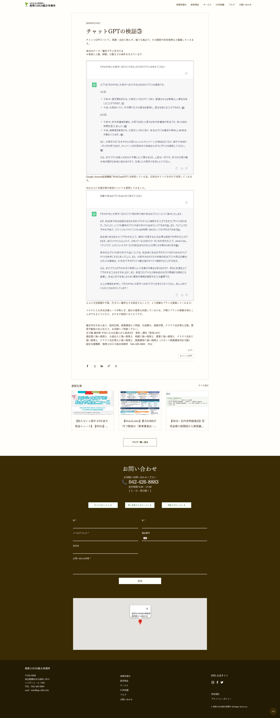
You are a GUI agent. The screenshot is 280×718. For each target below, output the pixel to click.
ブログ (123, 695)
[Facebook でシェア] (87, 366)
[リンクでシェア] (108, 366)
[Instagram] (213, 682)
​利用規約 (215, 694)
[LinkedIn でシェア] (101, 366)
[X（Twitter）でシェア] (94, 366)
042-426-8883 (144, 482)
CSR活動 (124, 690)
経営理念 (124, 681)
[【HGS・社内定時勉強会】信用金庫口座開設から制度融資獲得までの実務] (187, 403)
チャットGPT (186, 356)
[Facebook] (217, 682)
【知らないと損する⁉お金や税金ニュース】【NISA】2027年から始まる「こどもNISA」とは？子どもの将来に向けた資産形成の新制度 (91, 424)
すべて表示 (203, 385)
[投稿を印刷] (116, 366)
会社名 (76, 546)
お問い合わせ (126, 699)
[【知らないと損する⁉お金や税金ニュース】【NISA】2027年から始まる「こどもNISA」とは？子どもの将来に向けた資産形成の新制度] (93, 403)
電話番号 (146, 533)
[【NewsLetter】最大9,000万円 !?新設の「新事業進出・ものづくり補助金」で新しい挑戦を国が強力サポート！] (140, 403)
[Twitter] (222, 682)
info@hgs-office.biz (40, 690)
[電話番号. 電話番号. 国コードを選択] (146, 538)
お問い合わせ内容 (82, 558)
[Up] (273, 711)
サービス (124, 685)
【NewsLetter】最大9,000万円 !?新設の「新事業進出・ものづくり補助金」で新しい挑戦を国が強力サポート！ (140, 424)
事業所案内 (125, 676)
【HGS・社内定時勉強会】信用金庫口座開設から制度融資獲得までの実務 (187, 424)
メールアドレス (81, 533)
